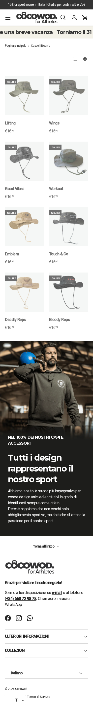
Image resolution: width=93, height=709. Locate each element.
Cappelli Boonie (40, 45)
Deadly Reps (15, 319)
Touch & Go (58, 254)
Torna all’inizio (44, 546)
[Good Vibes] (24, 161)
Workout (56, 188)
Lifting (10, 123)
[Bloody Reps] (68, 292)
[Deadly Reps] (24, 292)
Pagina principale (15, 45)
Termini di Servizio (38, 697)
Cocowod (21, 689)
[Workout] (68, 161)
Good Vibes (14, 188)
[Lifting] (24, 96)
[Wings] (68, 96)
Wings (54, 123)
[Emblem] (24, 226)
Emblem (12, 254)
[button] (85, 17)
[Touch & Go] (68, 226)
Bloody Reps (59, 319)
